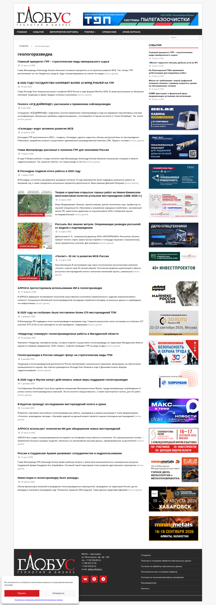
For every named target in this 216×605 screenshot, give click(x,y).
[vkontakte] (85, 579)
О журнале (146, 555)
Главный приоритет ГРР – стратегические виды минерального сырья (63, 61)
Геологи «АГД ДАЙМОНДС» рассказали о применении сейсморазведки (64, 104)
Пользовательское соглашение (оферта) (159, 572)
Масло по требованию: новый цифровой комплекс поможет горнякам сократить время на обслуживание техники (173, 83)
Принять (22, 593)
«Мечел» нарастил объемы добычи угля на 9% (173, 62)
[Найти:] (183, 37)
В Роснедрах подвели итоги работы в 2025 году (49, 171)
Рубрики (89, 32)
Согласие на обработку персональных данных (161, 566)
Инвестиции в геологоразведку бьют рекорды (48, 477)
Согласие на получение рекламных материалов (162, 577)
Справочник (109, 32)
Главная (22, 32)
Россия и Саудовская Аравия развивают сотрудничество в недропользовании (70, 453)
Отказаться (58, 593)
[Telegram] (103, 579)
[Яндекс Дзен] (94, 579)
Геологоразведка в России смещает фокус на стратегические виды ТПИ (65, 355)
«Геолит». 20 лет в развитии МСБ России (82, 256)
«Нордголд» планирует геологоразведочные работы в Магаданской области (68, 333)
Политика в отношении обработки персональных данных (39, 600)
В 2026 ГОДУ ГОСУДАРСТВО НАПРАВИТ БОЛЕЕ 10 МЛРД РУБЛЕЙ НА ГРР (66, 82)
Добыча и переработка (31, 215)
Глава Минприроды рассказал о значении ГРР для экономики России (63, 149)
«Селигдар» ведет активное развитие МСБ (45, 128)
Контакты (145, 588)
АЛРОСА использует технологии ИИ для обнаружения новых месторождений (69, 428)
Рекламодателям (148, 583)
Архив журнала (131, 32)
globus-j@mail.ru (95, 569)
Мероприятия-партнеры (64, 32)
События (38, 32)
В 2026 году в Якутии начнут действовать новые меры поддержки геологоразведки (73, 379)
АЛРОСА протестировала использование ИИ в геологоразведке (60, 288)
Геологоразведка (28, 246)
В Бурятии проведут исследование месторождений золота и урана (62, 404)
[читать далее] (111, 73)
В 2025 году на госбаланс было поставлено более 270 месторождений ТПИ (67, 312)
